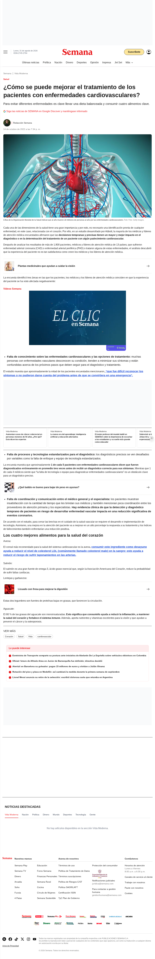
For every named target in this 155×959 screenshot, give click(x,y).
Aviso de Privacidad (13, 946)
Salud (20, 636)
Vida (30, 636)
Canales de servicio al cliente (139, 877)
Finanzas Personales (47, 876)
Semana (7, 73)
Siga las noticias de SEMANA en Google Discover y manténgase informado (46, 111)
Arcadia (18, 882)
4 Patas (18, 898)
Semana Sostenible (46, 898)
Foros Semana (44, 871)
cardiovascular (44, 636)
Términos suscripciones (69, 876)
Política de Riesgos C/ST (70, 882)
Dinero (18, 876)
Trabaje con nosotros (135, 882)
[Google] (4, 939)
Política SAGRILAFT (68, 887)
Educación (42, 865)
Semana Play (21, 865)
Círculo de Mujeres (46, 892)
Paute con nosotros (134, 888)
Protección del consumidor (105, 865)
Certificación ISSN (67, 892)
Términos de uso (66, 865)
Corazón (9, 636)
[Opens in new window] (10, 939)
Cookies (128, 893)
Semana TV (20, 871)
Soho (17, 887)
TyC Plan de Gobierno (69, 898)
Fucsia (18, 892)
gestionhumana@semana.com (107, 895)
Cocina (40, 887)
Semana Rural (44, 882)
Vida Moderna (21, 73)
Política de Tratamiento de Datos (74, 871)
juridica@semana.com (103, 883)
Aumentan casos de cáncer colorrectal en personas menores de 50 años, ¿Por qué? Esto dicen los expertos (24, 437)
